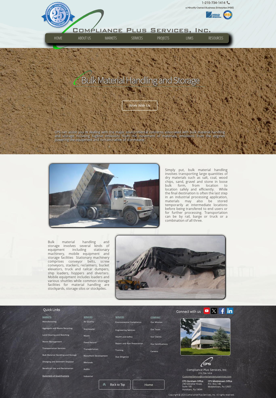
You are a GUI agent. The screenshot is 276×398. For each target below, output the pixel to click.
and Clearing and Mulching (56, 334)
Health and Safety (124, 336)
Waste (87, 335)
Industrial (88, 376)
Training (119, 350)
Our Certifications (159, 344)
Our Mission (156, 322)
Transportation (91, 349)
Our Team (155, 329)
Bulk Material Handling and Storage (59, 354)
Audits (87, 369)
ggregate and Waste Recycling (58, 328)
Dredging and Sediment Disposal (58, 361)
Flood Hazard (90, 342)
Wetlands (88, 362)
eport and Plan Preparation (130, 343)
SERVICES (88, 317)
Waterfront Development (96, 355)
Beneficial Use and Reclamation (57, 368)
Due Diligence (122, 356)
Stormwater (89, 329)
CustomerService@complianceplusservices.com (206, 376)
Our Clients (156, 336)
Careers (154, 351)
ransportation (50, 348)
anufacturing (50, 321)
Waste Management (52, 341)
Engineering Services (125, 330)
